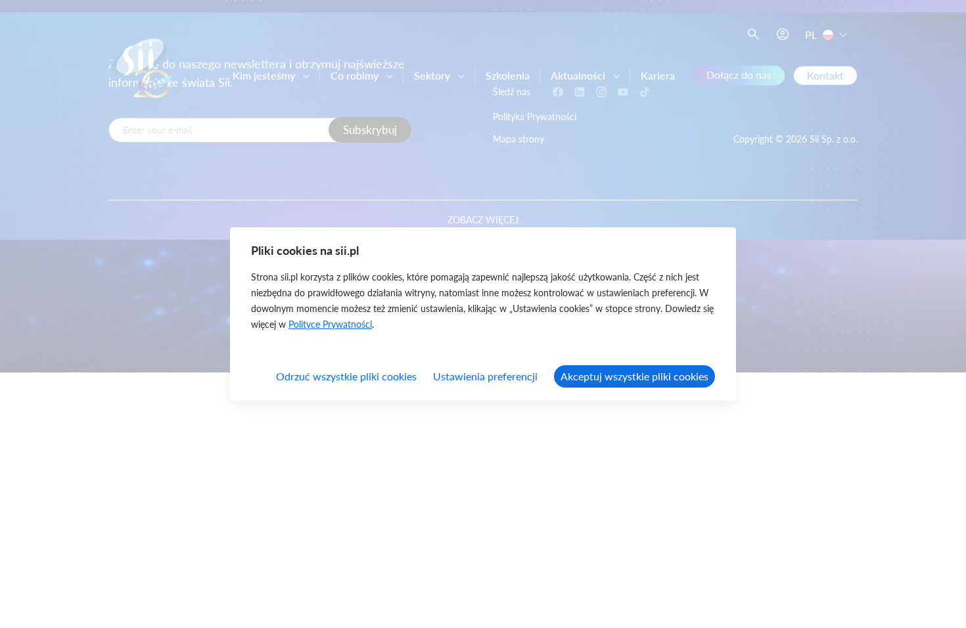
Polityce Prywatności (330, 324)
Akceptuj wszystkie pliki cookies (634, 376)
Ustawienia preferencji (485, 376)
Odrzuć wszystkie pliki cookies (346, 376)
